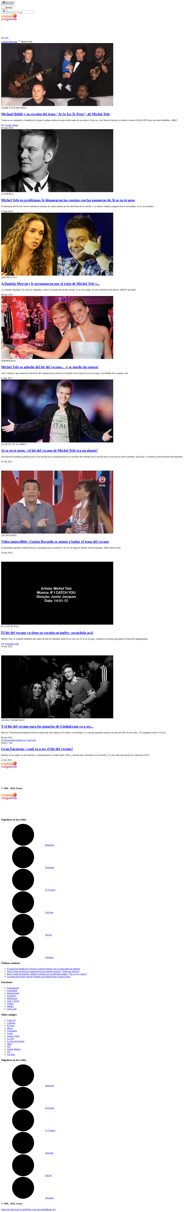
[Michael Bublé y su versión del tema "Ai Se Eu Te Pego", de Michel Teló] (93, 75)
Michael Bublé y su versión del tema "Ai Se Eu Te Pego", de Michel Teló (55, 114)
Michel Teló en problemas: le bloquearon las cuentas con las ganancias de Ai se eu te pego (68, 200)
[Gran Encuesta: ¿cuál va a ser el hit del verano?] (93, 740)
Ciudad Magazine (9, 41)
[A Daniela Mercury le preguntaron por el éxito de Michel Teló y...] (93, 244)
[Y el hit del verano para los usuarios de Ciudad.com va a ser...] (93, 683)
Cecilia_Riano (11, 125)
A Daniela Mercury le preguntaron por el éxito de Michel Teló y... (50, 284)
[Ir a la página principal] (23, 35)
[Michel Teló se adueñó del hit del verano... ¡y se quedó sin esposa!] (93, 328)
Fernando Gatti (12, 644)
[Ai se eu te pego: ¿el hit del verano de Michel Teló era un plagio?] (93, 411)
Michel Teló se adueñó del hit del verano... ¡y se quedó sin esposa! (49, 367)
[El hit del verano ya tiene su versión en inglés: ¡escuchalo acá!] (93, 589)
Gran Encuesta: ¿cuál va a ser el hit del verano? (37, 749)
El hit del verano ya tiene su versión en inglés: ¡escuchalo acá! (47, 633)
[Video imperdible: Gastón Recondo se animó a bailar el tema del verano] (93, 498)
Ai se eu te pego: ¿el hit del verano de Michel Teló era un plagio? (49, 450)
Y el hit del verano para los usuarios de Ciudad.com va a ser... (47, 726)
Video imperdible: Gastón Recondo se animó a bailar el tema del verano (55, 541)
